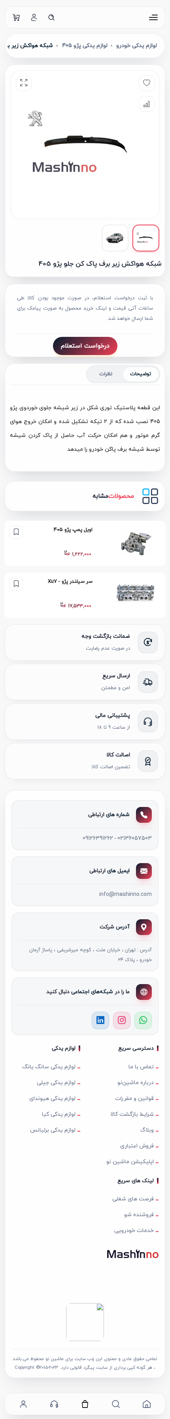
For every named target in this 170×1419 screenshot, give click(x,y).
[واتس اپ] (143, 1020)
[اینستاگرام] (121, 1020)
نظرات (105, 374)
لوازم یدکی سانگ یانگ (49, 1067)
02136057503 (134, 838)
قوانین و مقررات (134, 1098)
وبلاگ (147, 1130)
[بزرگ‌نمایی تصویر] (24, 83)
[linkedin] (100, 1020)
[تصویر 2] (115, 238)
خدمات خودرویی (134, 1230)
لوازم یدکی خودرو (136, 45)
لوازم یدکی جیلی (56, 1082)
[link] (85, 543)
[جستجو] (51, 17)
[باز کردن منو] (153, 17)
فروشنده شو (139, 1215)
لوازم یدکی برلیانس (53, 1130)
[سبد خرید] (16, 17)
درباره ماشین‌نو (135, 1082)
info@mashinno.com (125, 894)
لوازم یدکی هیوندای (52, 1098)
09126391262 (98, 838)
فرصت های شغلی (133, 1199)
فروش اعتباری (137, 1146)
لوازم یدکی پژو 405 (85, 45)
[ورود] (34, 17)
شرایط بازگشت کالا (132, 1114)
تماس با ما (141, 1067)
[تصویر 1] (145, 238)
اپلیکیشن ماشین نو (130, 1162)
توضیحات (140, 374)
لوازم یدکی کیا (59, 1114)
